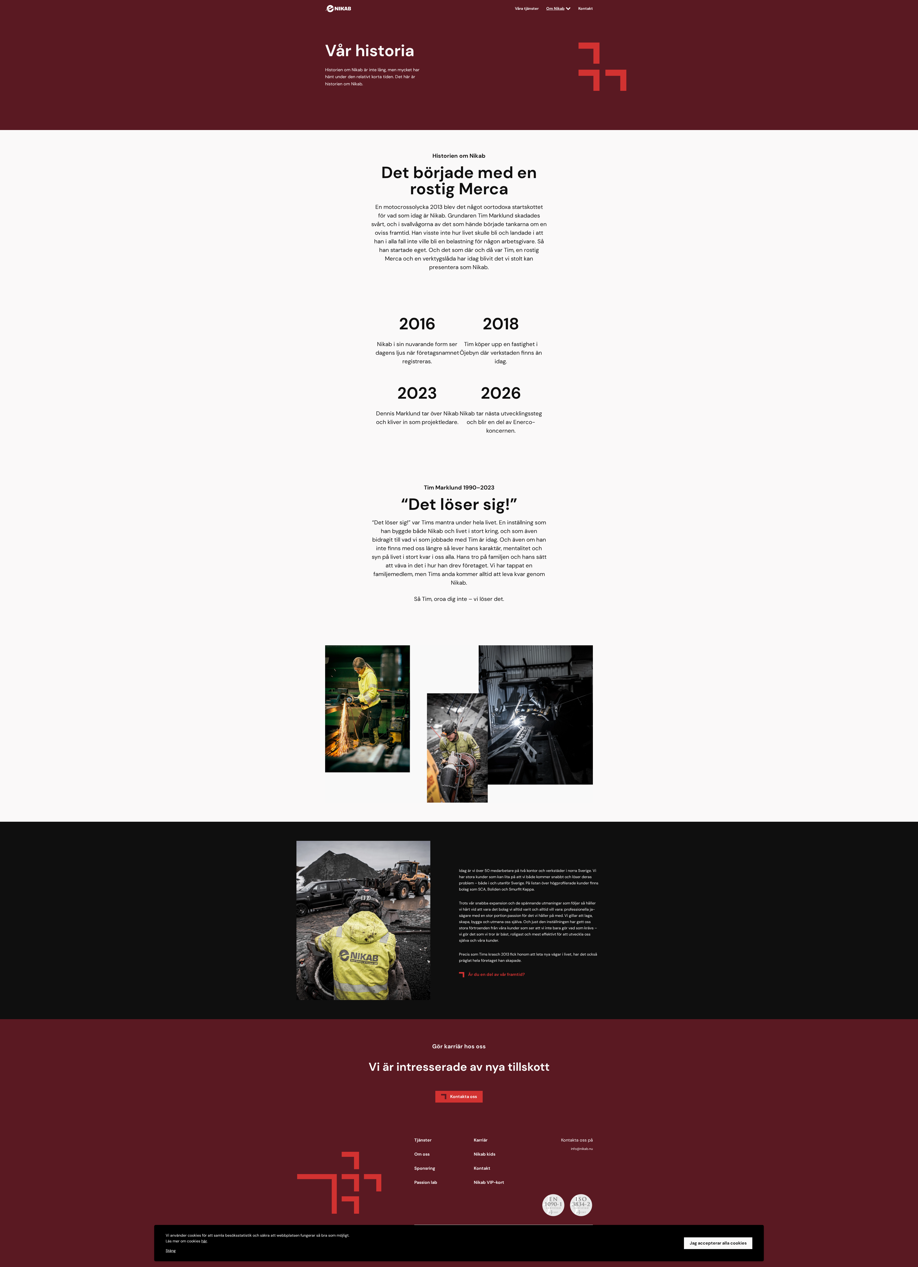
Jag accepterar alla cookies (718, 1243)
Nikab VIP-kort (489, 1182)
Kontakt (585, 8)
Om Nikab (555, 8)
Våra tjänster (527, 8)
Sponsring (424, 1168)
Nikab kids (484, 1154)
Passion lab (425, 1182)
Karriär (480, 1140)
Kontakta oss (463, 1096)
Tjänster (423, 1140)
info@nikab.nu (582, 1149)
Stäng (171, 1250)
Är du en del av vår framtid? (496, 974)
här (204, 1241)
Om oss (422, 1154)
